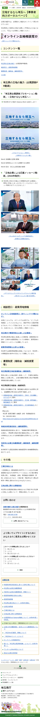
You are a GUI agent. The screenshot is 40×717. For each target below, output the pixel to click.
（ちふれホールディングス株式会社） (21, 236)
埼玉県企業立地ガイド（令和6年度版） (17, 603)
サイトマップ (6, 672)
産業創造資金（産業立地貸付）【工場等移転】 (19, 405)
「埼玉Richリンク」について (13, 636)
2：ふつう (8, 551)
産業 (20, 660)
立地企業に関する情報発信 (11, 486)
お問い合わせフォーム (21, 521)
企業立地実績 (8, 606)
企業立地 (5, 580)
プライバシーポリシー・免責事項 (12, 677)
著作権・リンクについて (10, 680)
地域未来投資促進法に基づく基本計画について (19, 584)
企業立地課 (15, 507)
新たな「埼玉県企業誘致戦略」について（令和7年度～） (21, 645)
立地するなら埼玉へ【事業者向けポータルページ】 (21, 623)
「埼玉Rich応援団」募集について (15, 632)
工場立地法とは (7, 466)
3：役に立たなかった (12, 553)
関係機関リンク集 (7, 682)
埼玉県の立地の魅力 (8, 63)
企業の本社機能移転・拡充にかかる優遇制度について (21, 628)
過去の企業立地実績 (10, 653)
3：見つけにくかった (12, 563)
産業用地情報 (8, 599)
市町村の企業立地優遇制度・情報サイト (17, 592)
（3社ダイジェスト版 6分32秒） (25, 296)
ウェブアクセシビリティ (10, 675)
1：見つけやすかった (12, 559)
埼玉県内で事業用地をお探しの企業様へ (16, 333)
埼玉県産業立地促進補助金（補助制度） (16, 371)
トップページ (5, 660)
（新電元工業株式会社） (22, 239)
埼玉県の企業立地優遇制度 (13, 588)
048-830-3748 (12, 514)
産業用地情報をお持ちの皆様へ (13, 347)
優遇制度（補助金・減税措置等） (12, 71)
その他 (3, 75)
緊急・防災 (37, 4)
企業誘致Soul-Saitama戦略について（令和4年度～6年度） (21, 618)
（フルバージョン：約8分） (21, 153)
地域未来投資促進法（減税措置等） (14, 426)
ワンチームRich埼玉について (13, 649)
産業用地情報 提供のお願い (13, 595)
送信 (21, 570)
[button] (25, 2)
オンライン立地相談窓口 (12, 640)
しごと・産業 (14, 660)
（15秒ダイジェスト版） (23, 155)
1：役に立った (10, 549)
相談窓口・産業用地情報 (9, 67)
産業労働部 (7, 507)
